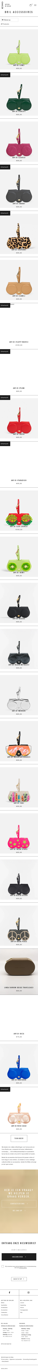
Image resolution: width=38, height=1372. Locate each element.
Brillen (2, 1302)
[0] (30, 5)
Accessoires (4, 1310)
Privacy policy (4, 1359)
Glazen (22, 1307)
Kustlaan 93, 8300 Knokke (26, 1325)
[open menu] (35, 5)
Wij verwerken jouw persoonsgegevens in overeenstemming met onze (20, 1267)
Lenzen (22, 1302)
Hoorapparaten (24, 1310)
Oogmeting (23, 1305)
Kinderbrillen (4, 1307)
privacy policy (23, 1267)
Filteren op (7, 20)
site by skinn (4, 1368)
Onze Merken (4, 1315)
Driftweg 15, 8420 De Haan (8, 1325)
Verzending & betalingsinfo (30, 1359)
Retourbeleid (5, 1361)
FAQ (21, 1312)
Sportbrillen (4, 1305)
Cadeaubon (4, 1312)
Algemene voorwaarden (16, 1359)
